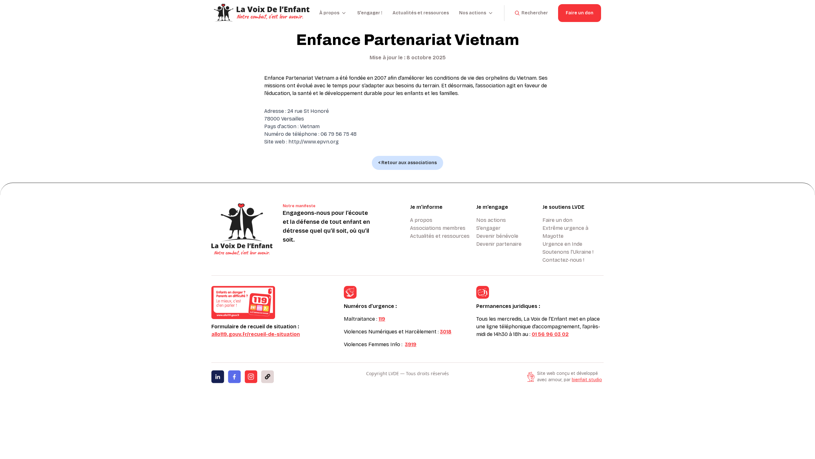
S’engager (488, 228)
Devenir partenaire (498, 244)
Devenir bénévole (497, 236)
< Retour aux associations (407, 162)
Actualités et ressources (421, 13)
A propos (421, 220)
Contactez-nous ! (563, 260)
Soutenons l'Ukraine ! (567, 252)
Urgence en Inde (562, 244)
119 (382, 319)
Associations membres (437, 228)
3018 (445, 332)
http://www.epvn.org (313, 142)
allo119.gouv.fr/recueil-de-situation (255, 334)
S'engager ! (369, 13)
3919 (410, 344)
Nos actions (491, 220)
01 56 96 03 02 (550, 334)
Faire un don (579, 13)
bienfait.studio (587, 379)
